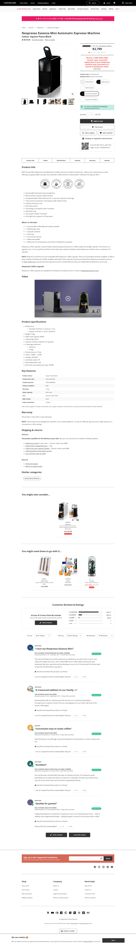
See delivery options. (105, 46)
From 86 (37, 40)
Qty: (83, 115)
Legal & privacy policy (60, 894)
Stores (33, 3)
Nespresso (40, 27)
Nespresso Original (53, 27)
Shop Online (24, 3)
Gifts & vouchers (27, 894)
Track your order (90, 894)
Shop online (25, 886)
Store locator (26, 890)
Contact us (88, 890)
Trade (54, 3)
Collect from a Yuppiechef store (36, 446)
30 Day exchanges (31, 464)
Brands (31, 27)
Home (23, 27)
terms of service (84, 923)
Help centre (88, 886)
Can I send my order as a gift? (35, 454)
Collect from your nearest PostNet (37, 448)
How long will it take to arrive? (91, 108)
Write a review (50, 40)
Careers (55, 890)
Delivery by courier (32, 443)
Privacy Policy (88, 941)
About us (56, 886)
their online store (30, 262)
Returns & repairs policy (33, 466)
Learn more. (97, 69)
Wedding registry (27, 898)
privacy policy (74, 923)
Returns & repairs (90, 898)
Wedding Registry (43, 3)
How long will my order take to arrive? (38, 451)
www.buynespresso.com (90, 271)
